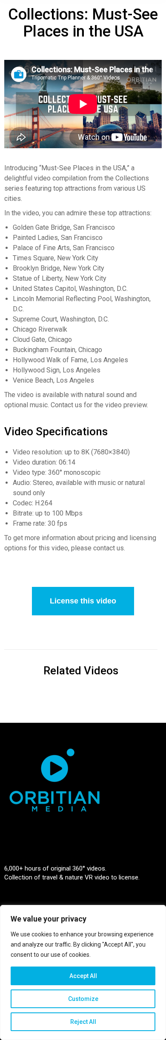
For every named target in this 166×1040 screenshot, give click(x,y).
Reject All (83, 1021)
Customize (83, 998)
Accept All (83, 975)
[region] (83, 972)
